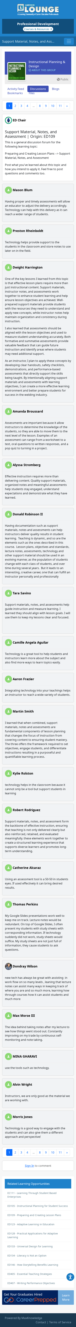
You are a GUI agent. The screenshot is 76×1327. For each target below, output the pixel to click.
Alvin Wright (22, 1084)
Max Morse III (24, 1015)
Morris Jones (23, 1117)
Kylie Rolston (23, 773)
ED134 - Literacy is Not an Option (26, 1255)
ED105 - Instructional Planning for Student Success (37, 1206)
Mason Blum (23, 190)
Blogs (55, 89)
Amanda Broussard (28, 411)
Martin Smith (23, 711)
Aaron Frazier (23, 679)
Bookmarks (15, 93)
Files (32, 93)
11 (60, 106)
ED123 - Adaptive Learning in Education (30, 1224)
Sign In (29, 1166)
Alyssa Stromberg (26, 465)
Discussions (38, 89)
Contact (41, 1322)
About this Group (43, 70)
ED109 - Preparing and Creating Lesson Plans (34, 1215)
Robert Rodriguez (26, 810)
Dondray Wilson (25, 966)
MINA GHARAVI (25, 1056)
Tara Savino (22, 593)
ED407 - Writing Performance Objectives (31, 1283)
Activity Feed (15, 89)
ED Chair (19, 120)
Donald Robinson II (28, 514)
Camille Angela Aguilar (30, 642)
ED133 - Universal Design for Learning (30, 1246)
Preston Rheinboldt (28, 231)
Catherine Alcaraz (27, 868)
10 (52, 106)
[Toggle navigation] (69, 41)
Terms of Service (60, 1322)
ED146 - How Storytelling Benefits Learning (32, 1264)
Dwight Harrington (28, 267)
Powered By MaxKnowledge (23, 1318)
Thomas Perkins (25, 904)
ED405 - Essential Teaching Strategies (29, 1274)
